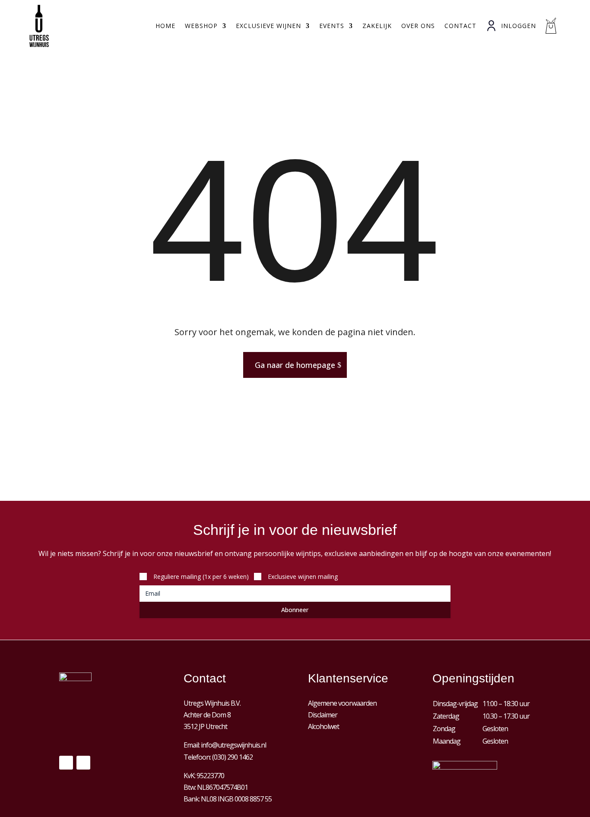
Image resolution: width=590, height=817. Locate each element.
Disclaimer (322, 715)
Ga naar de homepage (295, 365)
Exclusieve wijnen (268, 26)
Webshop (201, 26)
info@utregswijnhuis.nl (233, 745)
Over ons (418, 26)
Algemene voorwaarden (342, 703)
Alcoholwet (323, 726)
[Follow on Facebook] (66, 763)
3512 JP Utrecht (205, 726)
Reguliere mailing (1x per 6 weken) (201, 576)
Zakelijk (377, 26)
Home (165, 26)
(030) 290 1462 (232, 757)
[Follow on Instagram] (83, 763)
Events (331, 26)
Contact (460, 26)
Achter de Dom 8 (207, 715)
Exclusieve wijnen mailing (303, 576)
